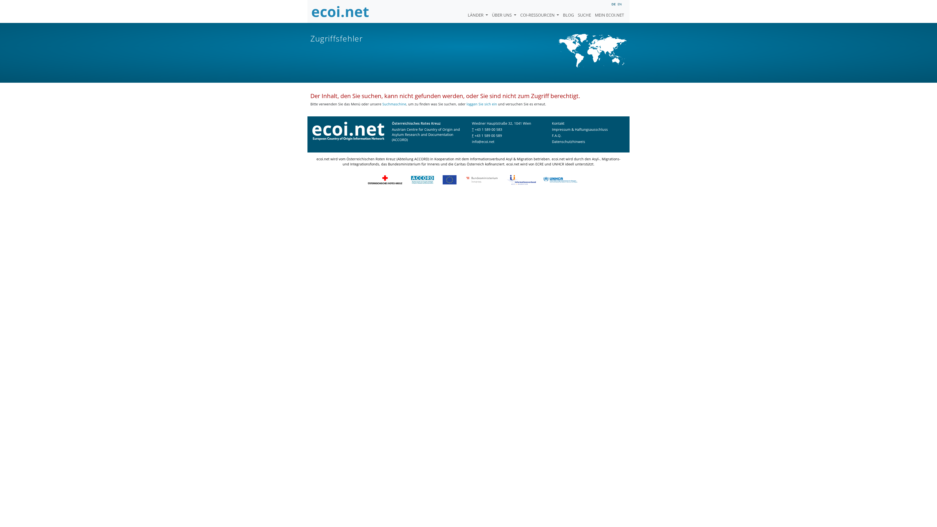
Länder (476, 15)
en (620, 4)
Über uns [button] (502, 15)
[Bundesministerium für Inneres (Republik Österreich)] (482, 179)
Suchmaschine (394, 104)
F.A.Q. (556, 135)
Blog (568, 15)
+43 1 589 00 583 (488, 129)
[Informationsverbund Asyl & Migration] (521, 179)
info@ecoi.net (483, 141)
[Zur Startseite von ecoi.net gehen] (340, 11)
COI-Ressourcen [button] (538, 15)
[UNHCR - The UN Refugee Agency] (560, 179)
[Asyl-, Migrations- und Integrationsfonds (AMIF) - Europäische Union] (449, 179)
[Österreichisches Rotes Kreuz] (385, 179)
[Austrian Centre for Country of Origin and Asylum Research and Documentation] (422, 179)
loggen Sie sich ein (482, 104)
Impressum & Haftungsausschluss (580, 129)
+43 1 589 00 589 (488, 135)
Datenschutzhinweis (568, 141)
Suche (584, 15)
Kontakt (558, 123)
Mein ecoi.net (609, 15)
